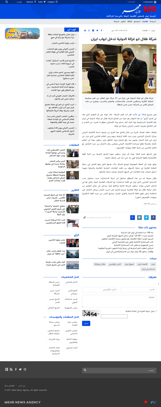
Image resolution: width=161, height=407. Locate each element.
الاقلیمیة (133, 16)
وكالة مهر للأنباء (139, 114)
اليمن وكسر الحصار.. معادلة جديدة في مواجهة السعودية (55, 164)
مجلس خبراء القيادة (72, 324)
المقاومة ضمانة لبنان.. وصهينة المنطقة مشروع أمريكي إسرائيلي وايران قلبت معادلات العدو (55, 176)
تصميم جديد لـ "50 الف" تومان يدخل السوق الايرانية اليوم (130, 235)
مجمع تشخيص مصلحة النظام (54, 332)
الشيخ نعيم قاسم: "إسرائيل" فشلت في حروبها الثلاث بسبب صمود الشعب (60, 63)
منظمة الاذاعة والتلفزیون (72, 341)
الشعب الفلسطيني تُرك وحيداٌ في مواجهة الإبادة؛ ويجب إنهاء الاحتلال (55, 153)
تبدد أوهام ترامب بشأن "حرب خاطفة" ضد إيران (56, 252)
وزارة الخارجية (54, 339)
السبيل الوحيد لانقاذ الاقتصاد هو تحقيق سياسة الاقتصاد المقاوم (127, 239)
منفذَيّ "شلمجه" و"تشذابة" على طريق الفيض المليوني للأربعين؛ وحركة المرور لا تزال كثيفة (54, 210)
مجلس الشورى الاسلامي (71, 332)
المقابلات (74, 145)
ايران (153, 264)
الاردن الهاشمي (115, 264)
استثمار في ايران (148, 269)
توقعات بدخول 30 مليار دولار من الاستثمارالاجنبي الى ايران (129, 251)
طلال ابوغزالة (100, 264)
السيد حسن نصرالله (55, 292)
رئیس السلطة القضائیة (54, 284)
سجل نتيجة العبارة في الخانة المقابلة (141, 311)
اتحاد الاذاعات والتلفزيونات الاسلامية (54, 350)
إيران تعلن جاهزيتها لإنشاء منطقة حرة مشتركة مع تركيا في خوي (61, 36)
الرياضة (116, 21)
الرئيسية (153, 16)
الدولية (126, 16)
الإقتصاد (145, 21)
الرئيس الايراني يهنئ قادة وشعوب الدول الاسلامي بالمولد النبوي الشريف (60, 131)
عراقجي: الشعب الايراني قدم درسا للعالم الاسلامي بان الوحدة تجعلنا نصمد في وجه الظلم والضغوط (60, 119)
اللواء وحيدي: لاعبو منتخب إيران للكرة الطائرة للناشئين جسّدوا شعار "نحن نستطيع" (60, 75)
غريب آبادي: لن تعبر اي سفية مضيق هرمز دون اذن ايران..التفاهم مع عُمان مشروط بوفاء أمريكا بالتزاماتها (59, 107)
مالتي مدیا (118, 16)
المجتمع (137, 21)
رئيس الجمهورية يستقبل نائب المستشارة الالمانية (133, 245)
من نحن (22, 385)
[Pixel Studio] (144, 402)
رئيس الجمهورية (71, 307)
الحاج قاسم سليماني (72, 292)
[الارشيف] (6, 370)
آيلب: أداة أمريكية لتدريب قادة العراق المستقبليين (55, 222)
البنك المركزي (72, 347)
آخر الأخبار (110, 16)
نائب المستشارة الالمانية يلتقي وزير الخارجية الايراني (132, 242)
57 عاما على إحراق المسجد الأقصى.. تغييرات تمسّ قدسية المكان (54, 198)
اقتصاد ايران (142, 264)
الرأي (76, 235)
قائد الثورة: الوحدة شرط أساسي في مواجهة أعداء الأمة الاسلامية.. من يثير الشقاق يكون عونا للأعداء (60, 87)
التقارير (75, 190)
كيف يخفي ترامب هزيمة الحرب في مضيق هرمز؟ (55, 264)
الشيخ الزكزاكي (54, 307)
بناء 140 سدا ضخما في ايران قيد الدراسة (137, 232)
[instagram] (25, 370)
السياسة (153, 21)
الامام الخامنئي (71, 282)
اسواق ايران (129, 264)
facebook (30, 2)
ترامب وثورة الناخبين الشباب (63, 43)
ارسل (86, 323)
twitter (40, 2)
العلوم (123, 21)
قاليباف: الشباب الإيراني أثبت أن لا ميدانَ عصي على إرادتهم (60, 97)
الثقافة (129, 21)
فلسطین (141, 16)
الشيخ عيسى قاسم (54, 301)
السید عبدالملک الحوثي (71, 301)
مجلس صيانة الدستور (54, 324)
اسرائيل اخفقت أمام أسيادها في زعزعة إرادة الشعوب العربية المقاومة (125, 248)
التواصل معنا (10, 385)
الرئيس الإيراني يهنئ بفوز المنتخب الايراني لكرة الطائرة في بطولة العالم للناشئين (60, 52)
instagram (51, 2)
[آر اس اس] (11, 370)
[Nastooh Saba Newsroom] (152, 402)
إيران (147, 16)
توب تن (71, 30)
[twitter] (20, 370)
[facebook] (16, 370)
